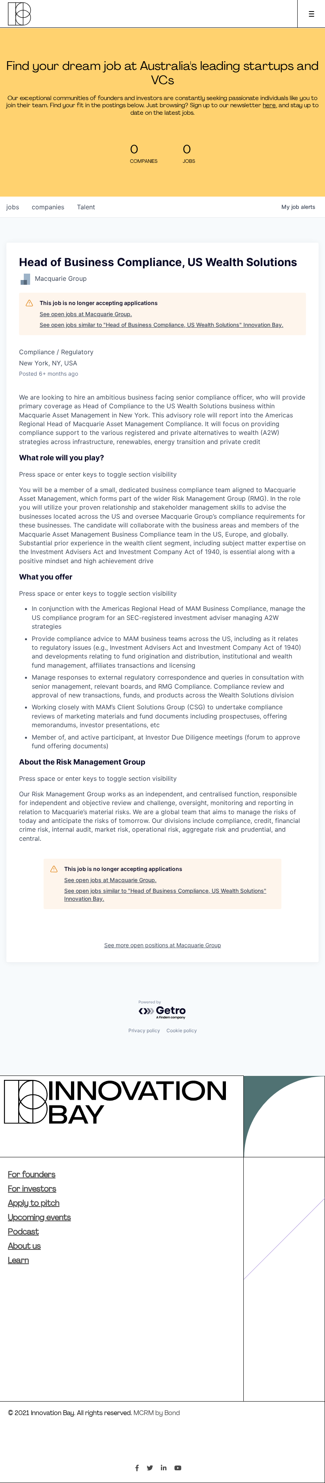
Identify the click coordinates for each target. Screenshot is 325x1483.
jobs (12, 207)
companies (48, 207)
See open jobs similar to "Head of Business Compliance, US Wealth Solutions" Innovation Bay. (161, 324)
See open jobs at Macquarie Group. (86, 314)
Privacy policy (144, 1030)
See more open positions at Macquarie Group (162, 945)
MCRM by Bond (157, 1413)
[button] (162, 466)
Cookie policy (181, 1030)
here (269, 106)
